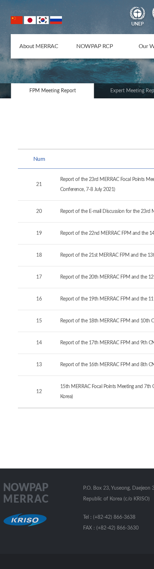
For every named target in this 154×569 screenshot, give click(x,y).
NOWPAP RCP (94, 46)
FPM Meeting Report (52, 90)
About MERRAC (38, 46)
